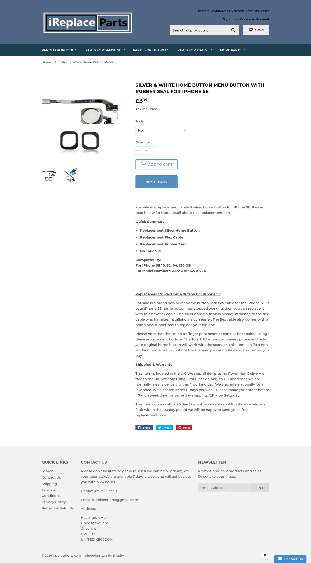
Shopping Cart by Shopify (104, 555)
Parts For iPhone (58, 50)
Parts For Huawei (150, 50)
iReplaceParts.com (67, 555)
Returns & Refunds (58, 508)
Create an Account (254, 19)
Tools (139, 121)
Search (48, 471)
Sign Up (260, 488)
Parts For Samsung (103, 50)
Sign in (228, 19)
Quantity (142, 142)
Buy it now (156, 181)
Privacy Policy (54, 502)
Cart (259, 30)
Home (46, 62)
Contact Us (51, 477)
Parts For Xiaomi (193, 50)
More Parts (231, 50)
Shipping (49, 484)
